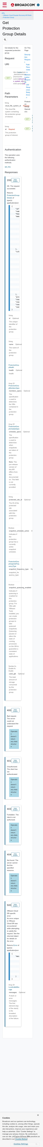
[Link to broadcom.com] (23, 5)
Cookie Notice (21, 1139)
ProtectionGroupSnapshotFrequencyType (14, 564)
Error (15, 945)
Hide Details (15, 180)
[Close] (38, 1115)
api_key (8, 167)
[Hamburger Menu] (5, 3)
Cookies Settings (21, 1144)
